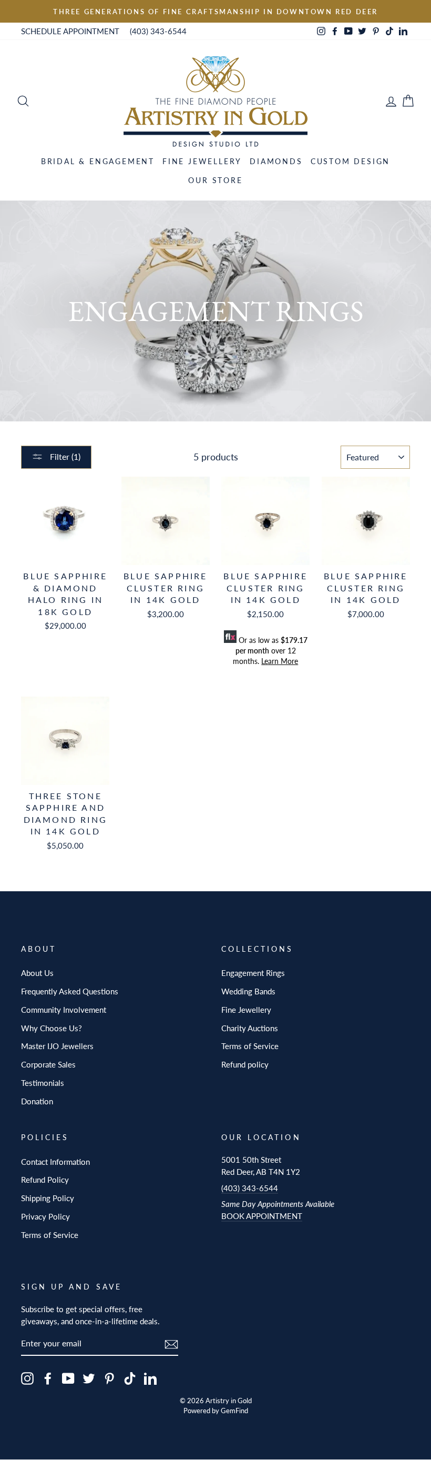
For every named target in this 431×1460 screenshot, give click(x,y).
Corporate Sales (48, 1064)
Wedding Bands (248, 991)
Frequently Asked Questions (69, 991)
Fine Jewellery (202, 161)
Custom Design (350, 161)
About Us (37, 973)
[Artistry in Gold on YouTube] (68, 1378)
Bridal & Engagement (98, 161)
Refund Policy (45, 1179)
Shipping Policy (47, 1198)
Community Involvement (63, 1009)
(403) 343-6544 (158, 31)
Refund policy (245, 1064)
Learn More (279, 661)
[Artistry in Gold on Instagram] (27, 1378)
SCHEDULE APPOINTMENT (70, 31)
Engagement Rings (253, 973)
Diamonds (276, 161)
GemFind (234, 1411)
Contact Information (55, 1161)
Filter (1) (64, 456)
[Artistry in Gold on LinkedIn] (150, 1378)
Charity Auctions (249, 1028)
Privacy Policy (45, 1216)
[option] (215, 11)
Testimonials (42, 1083)
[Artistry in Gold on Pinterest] (109, 1378)
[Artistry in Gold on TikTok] (130, 1378)
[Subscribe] (171, 1343)
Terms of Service (250, 1046)
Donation (37, 1101)
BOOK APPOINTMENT (261, 1216)
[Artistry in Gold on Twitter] (89, 1378)
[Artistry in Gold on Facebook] (48, 1378)
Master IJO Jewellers (57, 1046)
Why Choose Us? (51, 1028)
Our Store (215, 180)
